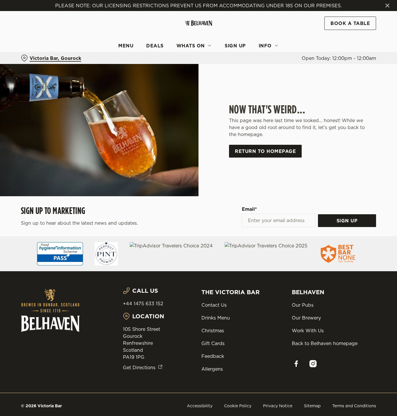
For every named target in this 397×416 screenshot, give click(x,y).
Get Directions (139, 367)
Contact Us (214, 305)
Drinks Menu (215, 318)
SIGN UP (347, 220)
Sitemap (312, 406)
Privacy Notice (277, 406)
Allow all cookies (348, 15)
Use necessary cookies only (348, 34)
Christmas (212, 330)
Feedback (212, 356)
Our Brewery (306, 318)
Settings (298, 65)
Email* (249, 209)
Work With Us (308, 330)
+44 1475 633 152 (143, 303)
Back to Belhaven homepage (324, 343)
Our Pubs (303, 305)
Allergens (212, 369)
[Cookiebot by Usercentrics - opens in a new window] (37, 65)
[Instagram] (313, 363)
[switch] (167, 65)
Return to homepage (265, 151)
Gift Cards (213, 343)
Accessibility (199, 406)
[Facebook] (296, 363)
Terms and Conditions (354, 406)
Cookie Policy (237, 406)
